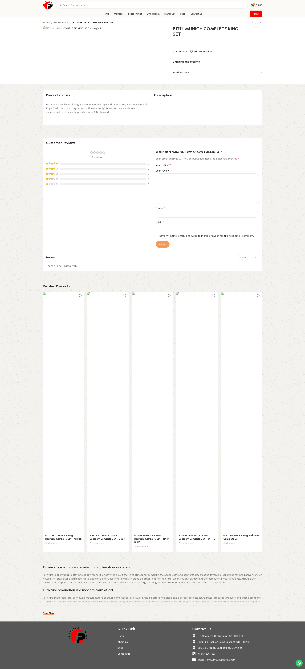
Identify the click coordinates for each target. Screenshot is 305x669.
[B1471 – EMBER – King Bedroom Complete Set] (241, 412)
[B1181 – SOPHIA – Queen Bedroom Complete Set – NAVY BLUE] (152, 412)
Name (160, 208)
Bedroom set (61, 22)
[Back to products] (256, 23)
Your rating (163, 165)
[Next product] (260, 23)
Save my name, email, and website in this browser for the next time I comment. (206, 235)
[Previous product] (253, 23)
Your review (164, 170)
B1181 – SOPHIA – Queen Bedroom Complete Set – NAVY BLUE (152, 539)
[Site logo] (48, 5)
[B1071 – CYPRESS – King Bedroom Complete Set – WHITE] (63, 412)
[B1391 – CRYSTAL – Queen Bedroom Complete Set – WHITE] (197, 412)
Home (46, 22)
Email (160, 221)
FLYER (256, 14)
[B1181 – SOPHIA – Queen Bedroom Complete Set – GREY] (108, 412)
